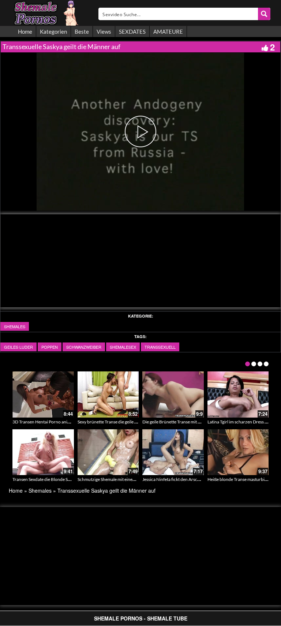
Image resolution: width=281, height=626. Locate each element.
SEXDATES (132, 31)
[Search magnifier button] (264, 14)
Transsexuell (160, 347)
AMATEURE (168, 31)
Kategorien (53, 31)
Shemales (14, 326)
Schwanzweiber (83, 347)
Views (104, 31)
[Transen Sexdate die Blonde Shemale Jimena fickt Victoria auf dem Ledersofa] (43, 452)
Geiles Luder (18, 347)
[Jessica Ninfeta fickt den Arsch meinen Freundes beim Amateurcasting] (173, 452)
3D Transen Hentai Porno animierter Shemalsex (57, 422)
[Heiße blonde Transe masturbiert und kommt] (238, 452)
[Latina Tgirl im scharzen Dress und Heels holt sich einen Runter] (238, 394)
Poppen (49, 347)
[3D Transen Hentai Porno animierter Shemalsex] (43, 394)
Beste (82, 31)
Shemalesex (123, 347)
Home (25, 31)
